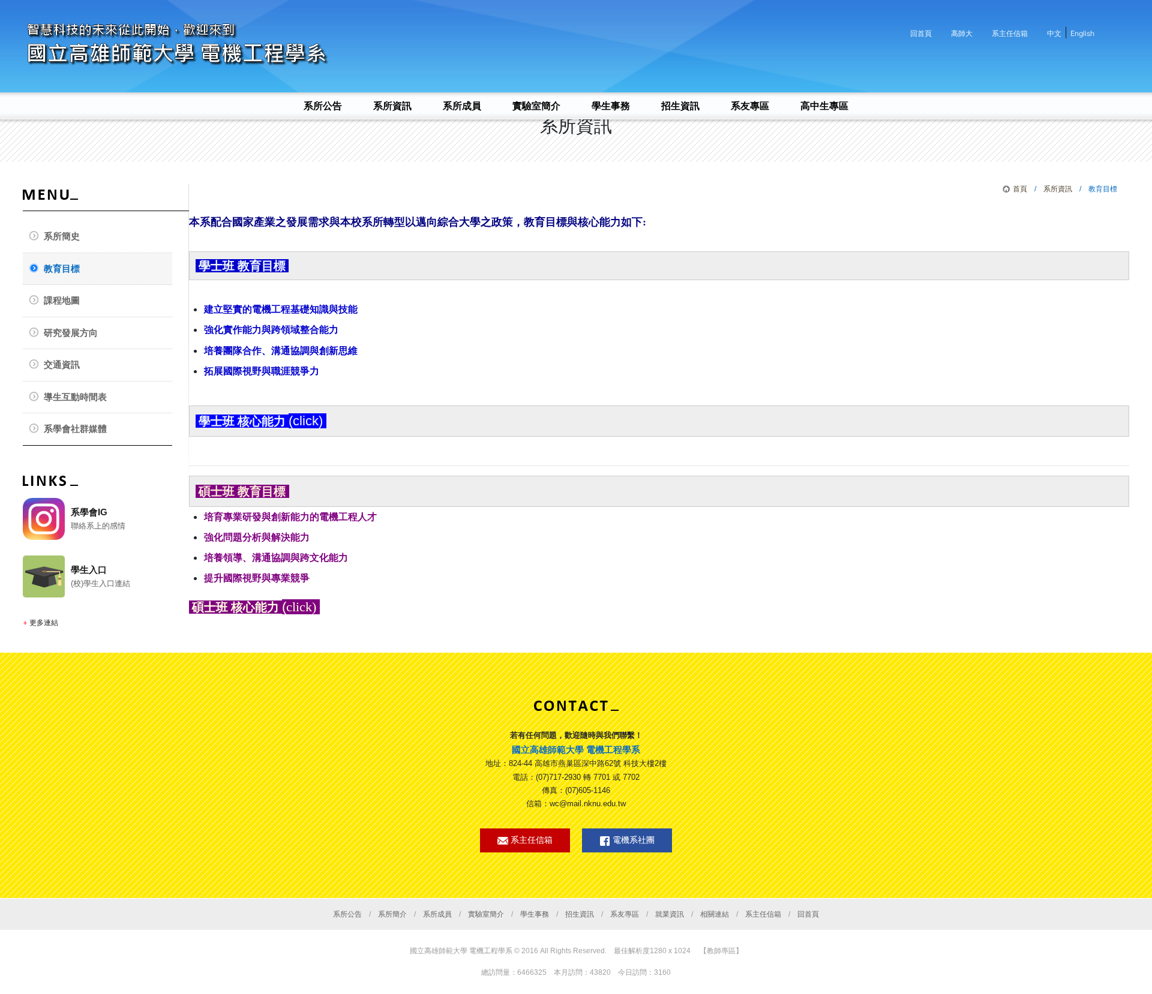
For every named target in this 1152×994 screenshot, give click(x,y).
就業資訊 (669, 914)
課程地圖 (62, 300)
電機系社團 (632, 840)
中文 (1054, 33)
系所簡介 (392, 914)
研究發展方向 (71, 333)
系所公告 (347, 914)
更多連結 (43, 622)
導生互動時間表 (75, 397)
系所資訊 (1057, 189)
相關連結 (714, 914)
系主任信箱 (1010, 33)
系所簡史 (62, 236)
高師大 (962, 33)
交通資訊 (62, 364)
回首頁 (921, 33)
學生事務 (534, 914)
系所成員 (437, 914)
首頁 (1020, 189)
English (1082, 33)
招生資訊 (579, 914)
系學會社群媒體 (75, 429)
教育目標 (62, 268)
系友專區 (624, 914)
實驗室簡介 (486, 914)
